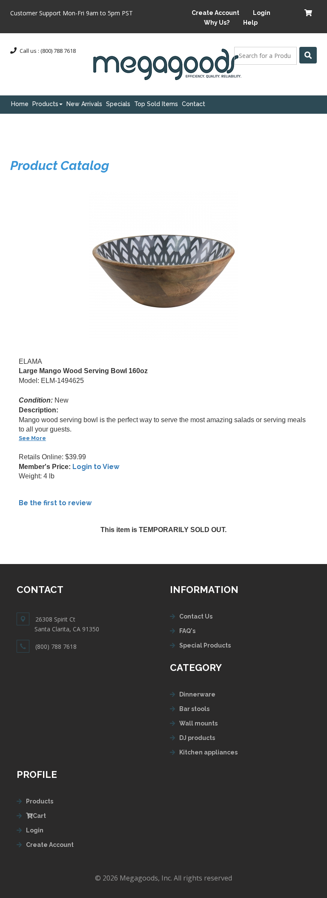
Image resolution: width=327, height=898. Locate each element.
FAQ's (187, 630)
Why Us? (216, 22)
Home (20, 104)
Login (261, 12)
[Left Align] (308, 55)
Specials (118, 104)
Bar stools (194, 708)
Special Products (205, 645)
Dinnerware (197, 694)
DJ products (197, 737)
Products (45, 104)
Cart (39, 815)
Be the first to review (55, 503)
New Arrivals (84, 104)
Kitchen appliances (208, 752)
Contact (193, 104)
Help (250, 22)
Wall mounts (198, 723)
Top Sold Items (156, 104)
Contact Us (195, 616)
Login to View (95, 467)
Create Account (215, 12)
